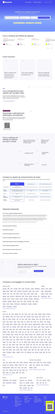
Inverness (21, 336)
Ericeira (44, 352)
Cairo (40, 382)
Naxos (31, 344)
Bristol (8, 326)
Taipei (26, 364)
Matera (46, 334)
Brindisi (14, 336)
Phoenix (21, 293)
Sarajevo (19, 324)
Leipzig (43, 344)
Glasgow (22, 321)
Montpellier (50, 334)
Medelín (21, 387)
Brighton (26, 324)
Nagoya (14, 362)
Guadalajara (15, 380)
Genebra (42, 334)
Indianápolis (10, 301)
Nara (10, 372)
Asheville (4, 306)
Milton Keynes (29, 352)
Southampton (8, 334)
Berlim (25, 316)
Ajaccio (10, 344)
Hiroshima (21, 362)
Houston (24, 293)
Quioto (17, 362)
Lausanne (27, 344)
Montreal (50, 288)
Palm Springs (5, 301)
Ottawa (49, 296)
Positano (24, 329)
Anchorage (4, 298)
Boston (11, 288)
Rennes (11, 339)
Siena (14, 339)
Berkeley (36, 301)
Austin (8, 293)
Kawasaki (20, 364)
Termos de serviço (37, 398)
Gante (28, 331)
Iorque (40, 316)
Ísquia (34, 344)
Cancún (10, 380)
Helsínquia (30, 324)
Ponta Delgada (9, 352)
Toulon (49, 336)
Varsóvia (17, 316)
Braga (33, 352)
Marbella (4, 344)
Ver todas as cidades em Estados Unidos (9, 308)
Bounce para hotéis (18, 404)
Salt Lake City (12, 296)
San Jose (8, 298)
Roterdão (13, 344)
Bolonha (21, 316)
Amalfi (35, 339)
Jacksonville (15, 306)
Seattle (19, 288)
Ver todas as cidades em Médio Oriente (42, 384)
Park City (26, 296)
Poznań (45, 329)
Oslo (25, 321)
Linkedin (45, 403)
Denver (11, 293)
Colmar (28, 336)
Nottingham (4, 331)
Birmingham (36, 329)
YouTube (45, 405)
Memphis (11, 303)
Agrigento (13, 352)
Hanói (16, 367)
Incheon (19, 367)
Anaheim (18, 301)
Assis (25, 331)
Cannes (17, 336)
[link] (9, 101)
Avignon (8, 331)
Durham (23, 296)
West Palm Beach (36, 298)
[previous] (48, 48)
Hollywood (4, 296)
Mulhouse (42, 349)
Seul (8, 364)
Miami (8, 288)
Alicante (28, 326)
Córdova (10, 336)
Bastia (24, 344)
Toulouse (28, 321)
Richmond (46, 293)
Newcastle (48, 321)
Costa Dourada (46, 364)
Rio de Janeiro (22, 380)
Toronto (46, 288)
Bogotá (32, 385)
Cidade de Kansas (17, 303)
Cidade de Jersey (18, 296)
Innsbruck (42, 326)
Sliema (32, 339)
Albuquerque (35, 303)
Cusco (26, 380)
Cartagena (28, 385)
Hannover (36, 331)
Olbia (46, 331)
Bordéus (11, 324)
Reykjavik (31, 336)
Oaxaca (4, 382)
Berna (50, 344)
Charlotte (8, 303)
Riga (19, 334)
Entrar (46, 2)
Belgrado (28, 329)
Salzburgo (12, 331)
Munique (36, 316)
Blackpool (49, 331)
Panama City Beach (24, 303)
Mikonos (11, 321)
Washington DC (37, 288)
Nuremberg (28, 339)
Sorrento (19, 331)
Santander (17, 339)
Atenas (12, 316)
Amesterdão (8, 316)
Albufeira (4, 354)
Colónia (7, 329)
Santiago (21, 385)
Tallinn (17, 329)
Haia (25, 352)
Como (33, 331)
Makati (17, 372)
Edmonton (42, 293)
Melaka (4, 372)
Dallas (14, 293)
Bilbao (4, 324)
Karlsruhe (10, 349)
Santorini (35, 326)
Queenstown (49, 362)
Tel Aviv (40, 380)
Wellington (31, 367)
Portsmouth (40, 336)
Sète (47, 352)
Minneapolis (31, 298)
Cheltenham (18, 352)
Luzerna (32, 329)
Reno (39, 296)
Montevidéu (25, 387)
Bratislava (7, 339)
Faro (40, 331)
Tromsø (22, 352)
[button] (44, 18)
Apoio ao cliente (27, 400)
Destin (33, 301)
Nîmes (49, 352)
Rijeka (7, 349)
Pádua (49, 329)
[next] (51, 48)
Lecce (46, 336)
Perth (41, 362)
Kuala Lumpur (12, 364)
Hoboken (4, 303)
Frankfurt (43, 316)
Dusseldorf (26, 334)
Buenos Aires (30, 380)
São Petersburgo (9, 306)
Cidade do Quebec (44, 296)
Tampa (8, 296)
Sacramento (30, 303)
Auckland (44, 362)
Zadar (32, 321)
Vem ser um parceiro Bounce (18, 401)
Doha (43, 382)
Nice (49, 316)
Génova (46, 324)
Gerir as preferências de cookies (38, 401)
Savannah (30, 296)
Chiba (20, 372)
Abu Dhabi (44, 380)
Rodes (4, 334)
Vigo (50, 339)
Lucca (25, 339)
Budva (39, 349)
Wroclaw (34, 321)
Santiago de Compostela (36, 324)
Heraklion (42, 324)
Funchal (22, 334)
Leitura (48, 339)
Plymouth (4, 352)
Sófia (38, 321)
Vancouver (42, 288)
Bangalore (13, 372)
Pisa (46, 316)
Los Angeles (16, 288)
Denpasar (12, 367)
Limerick (29, 349)
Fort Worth (12, 298)
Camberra (35, 367)
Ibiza (23, 331)
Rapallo (4, 349)
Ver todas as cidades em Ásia (7, 374)
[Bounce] (7, 2)
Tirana (45, 321)
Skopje (33, 349)
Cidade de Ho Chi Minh (6, 367)
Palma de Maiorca (5, 336)
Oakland (28, 293)
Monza (49, 349)
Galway (4, 329)
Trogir (34, 334)
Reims (40, 344)
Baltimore (21, 298)
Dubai (37, 380)
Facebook (45, 398)
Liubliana (39, 326)
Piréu (45, 339)
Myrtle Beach (26, 298)
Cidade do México (5, 380)
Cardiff (23, 324)
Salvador (21, 382)
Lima (24, 382)
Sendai (22, 367)
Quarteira (21, 339)
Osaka (7, 362)
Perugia (17, 344)
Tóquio (4, 362)
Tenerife (43, 331)
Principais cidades (28, 2)
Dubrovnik (41, 321)
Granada (41, 339)
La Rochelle (16, 334)
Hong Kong (4, 364)
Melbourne (31, 362)
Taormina (35, 336)
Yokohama (10, 362)
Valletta (18, 326)
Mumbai (7, 372)
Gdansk (18, 321)
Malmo (21, 349)
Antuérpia (46, 344)
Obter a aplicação (17, 398)
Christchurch (38, 364)
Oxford (8, 321)
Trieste (40, 329)
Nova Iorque (5, 288)
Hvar (43, 336)
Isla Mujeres (14, 382)
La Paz (31, 387)
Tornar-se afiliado (18, 403)
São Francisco (27, 288)
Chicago (23, 288)
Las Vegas (32, 288)
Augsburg (36, 352)
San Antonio (35, 296)
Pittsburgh (14, 301)
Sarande (40, 352)
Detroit (22, 301)
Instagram (45, 401)
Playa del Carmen (8, 382)
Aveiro (46, 349)
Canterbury (25, 349)
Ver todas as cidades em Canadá (46, 298)
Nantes (4, 339)
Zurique (10, 329)
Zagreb (25, 326)
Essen (36, 349)
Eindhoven (31, 334)
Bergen (14, 329)
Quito (28, 387)
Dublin (4, 316)
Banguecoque (26, 362)
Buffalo (25, 301)
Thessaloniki (38, 334)
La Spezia (20, 329)
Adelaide (30, 364)
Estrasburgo (14, 326)
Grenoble (20, 344)
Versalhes (17, 349)
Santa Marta (28, 382)
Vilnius (25, 336)
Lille (30, 331)
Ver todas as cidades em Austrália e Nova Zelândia (37, 369)
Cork (7, 344)
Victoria (50, 293)
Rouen (37, 344)
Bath (42, 329)
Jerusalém (48, 380)
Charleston (17, 298)
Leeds (32, 326)
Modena (22, 326)
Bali (23, 364)
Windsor (12, 334)
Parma (38, 339)
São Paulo (32, 382)
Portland (17, 293)
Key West (32, 293)
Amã (45, 382)
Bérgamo (50, 324)
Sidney (35, 362)
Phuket (25, 367)
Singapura (16, 364)
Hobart (42, 364)
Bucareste (47, 326)
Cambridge (4, 293)
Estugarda (15, 324)
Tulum (4, 385)
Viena (15, 316)
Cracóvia (32, 316)
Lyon (10, 326)
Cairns (34, 364)
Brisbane (38, 362)
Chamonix (4, 326)
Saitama (23, 372)
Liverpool (14, 321)
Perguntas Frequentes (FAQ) (28, 399)
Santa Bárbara (29, 301)
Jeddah (37, 382)
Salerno (16, 331)
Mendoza (24, 385)
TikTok (45, 402)
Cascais (14, 349)
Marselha (4, 321)
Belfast (51, 326)
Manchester (29, 316)
